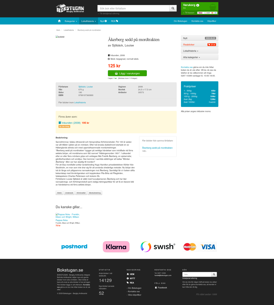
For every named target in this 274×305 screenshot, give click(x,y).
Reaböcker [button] (199, 44)
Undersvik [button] (69, 193)
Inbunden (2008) (71, 122)
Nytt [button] (199, 38)
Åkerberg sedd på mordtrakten (157, 147)
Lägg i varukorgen (129, 73)
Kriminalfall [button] (81, 193)
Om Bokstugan (180, 21)
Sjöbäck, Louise (85, 86)
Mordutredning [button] (95, 193)
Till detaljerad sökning (109, 13)
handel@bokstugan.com (163, 275)
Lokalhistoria (87, 20)
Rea (131, 282)
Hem (58, 30)
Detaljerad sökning (189, 278)
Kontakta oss (197, 21)
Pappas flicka (62, 220)
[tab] (199, 38)
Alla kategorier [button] (191, 57)
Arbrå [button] (59, 193)
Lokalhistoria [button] (190, 50)
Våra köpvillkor (134, 294)
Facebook (162, 287)
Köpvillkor (211, 21)
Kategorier (70, 20)
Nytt (102, 20)
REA (113, 20)
